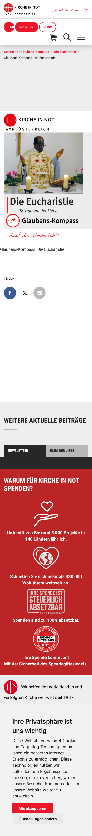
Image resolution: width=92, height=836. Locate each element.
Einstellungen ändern (38, 818)
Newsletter (18, 451)
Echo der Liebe (62, 451)
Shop (47, 27)
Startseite (11, 52)
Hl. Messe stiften (9, 27)
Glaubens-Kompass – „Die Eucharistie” (48, 52)
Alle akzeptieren (32, 808)
